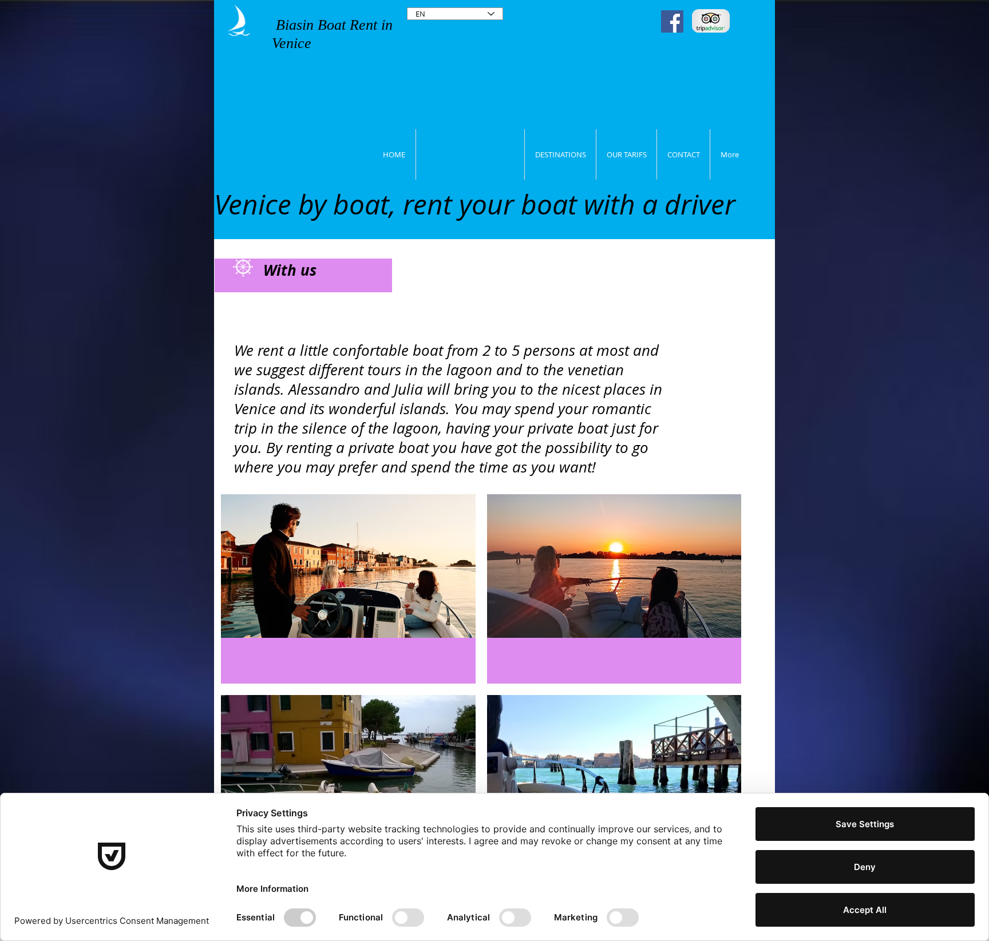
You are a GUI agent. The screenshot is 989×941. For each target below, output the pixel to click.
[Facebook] (672, 21)
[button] (348, 589)
